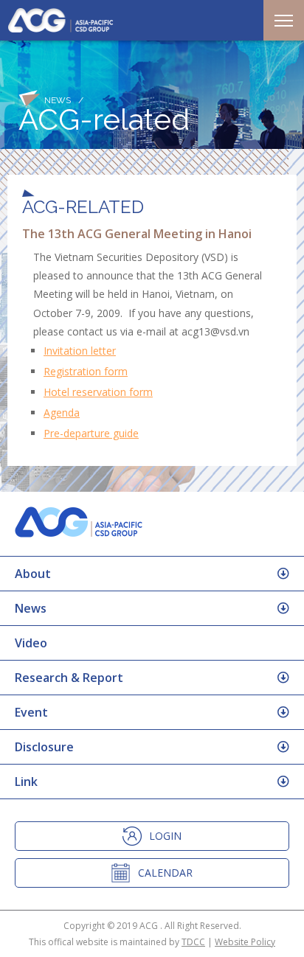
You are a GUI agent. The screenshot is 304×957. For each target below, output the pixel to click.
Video (31, 643)
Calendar (165, 873)
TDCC (193, 942)
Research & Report (69, 677)
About (33, 574)
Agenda (62, 413)
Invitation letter (80, 351)
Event (31, 712)
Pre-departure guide (91, 433)
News (30, 608)
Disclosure (44, 747)
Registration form (86, 371)
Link (26, 781)
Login (165, 836)
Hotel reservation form (98, 392)
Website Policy (245, 942)
